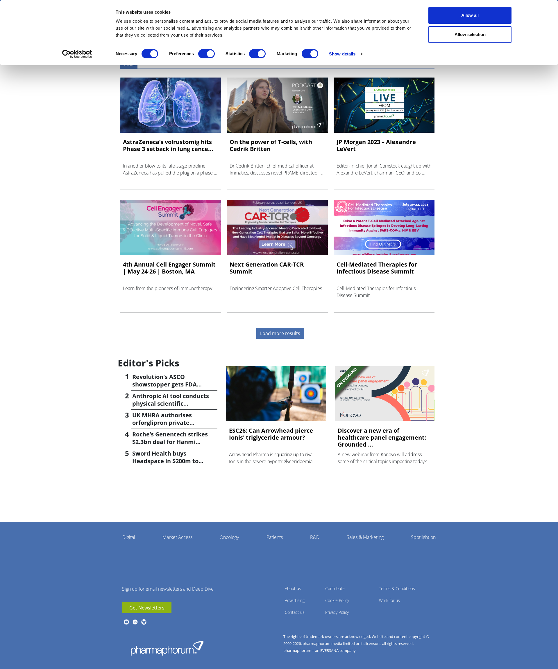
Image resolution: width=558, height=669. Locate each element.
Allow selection (470, 34)
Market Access (177, 537)
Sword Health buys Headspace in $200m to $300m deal (165, 460)
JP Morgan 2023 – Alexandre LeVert (376, 145)
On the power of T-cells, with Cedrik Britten (271, 145)
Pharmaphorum (167, 648)
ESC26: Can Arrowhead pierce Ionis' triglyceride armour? (271, 434)
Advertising (295, 600)
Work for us (389, 600)
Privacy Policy (337, 612)
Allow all (470, 15)
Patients (275, 537)
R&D (314, 537)
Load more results (280, 333)
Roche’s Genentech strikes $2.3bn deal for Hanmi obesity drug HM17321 (170, 441)
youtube (126, 622)
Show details (342, 53)
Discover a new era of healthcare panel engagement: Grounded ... (382, 437)
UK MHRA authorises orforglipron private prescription (162, 422)
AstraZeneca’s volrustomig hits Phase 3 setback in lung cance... (168, 145)
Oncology (229, 537)
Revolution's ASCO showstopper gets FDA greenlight (164, 384)
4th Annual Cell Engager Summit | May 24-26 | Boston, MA (169, 268)
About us (293, 588)
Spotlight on (423, 537)
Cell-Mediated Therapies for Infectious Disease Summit (377, 268)
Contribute (335, 588)
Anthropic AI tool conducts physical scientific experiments (170, 403)
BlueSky (144, 622)
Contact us (295, 612)
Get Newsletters (146, 608)
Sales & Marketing (365, 537)
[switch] (206, 53)
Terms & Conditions (397, 588)
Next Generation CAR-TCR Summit (267, 268)
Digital (128, 537)
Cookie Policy (337, 600)
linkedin (135, 622)
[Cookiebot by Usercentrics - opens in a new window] (77, 54)
